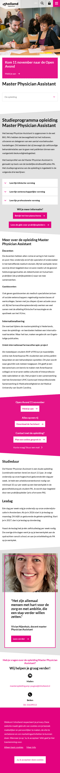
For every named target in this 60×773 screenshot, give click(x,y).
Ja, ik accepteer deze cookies (30, 759)
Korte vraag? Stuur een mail (26, 447)
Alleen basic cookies (13, 747)
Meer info (31, 747)
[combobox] (30, 97)
